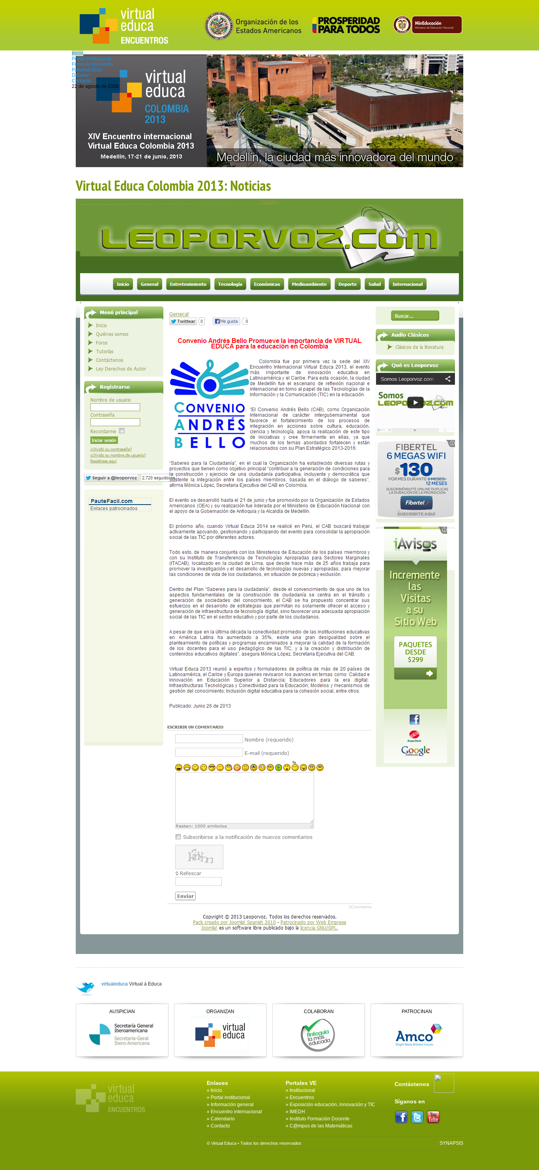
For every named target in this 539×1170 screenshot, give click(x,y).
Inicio (77, 53)
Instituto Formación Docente (320, 1119)
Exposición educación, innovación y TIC (332, 1104)
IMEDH (297, 1111)
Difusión (81, 75)
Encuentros (302, 1097)
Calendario (223, 1119)
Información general (232, 1104)
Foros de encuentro (93, 64)
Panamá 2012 (87, 70)
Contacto (81, 81)
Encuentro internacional (236, 1111)
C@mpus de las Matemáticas (321, 1126)
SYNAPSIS (451, 1143)
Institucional (302, 1090)
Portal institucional (91, 58)
